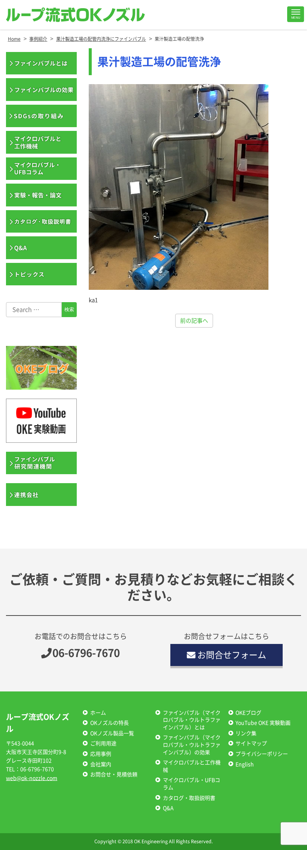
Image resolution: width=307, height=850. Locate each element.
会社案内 (100, 764)
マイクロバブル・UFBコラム (191, 783)
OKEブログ (248, 712)
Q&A (168, 808)
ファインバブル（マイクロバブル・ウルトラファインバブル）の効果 (192, 745)
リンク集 (245, 733)
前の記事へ (194, 320)
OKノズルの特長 (109, 722)
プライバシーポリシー (261, 754)
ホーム (98, 712)
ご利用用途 (103, 743)
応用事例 (100, 754)
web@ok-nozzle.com (31, 778)
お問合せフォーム (231, 655)
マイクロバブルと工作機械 (192, 766)
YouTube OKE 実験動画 (263, 722)
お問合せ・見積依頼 (113, 774)
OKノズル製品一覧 (112, 733)
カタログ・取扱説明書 (189, 798)
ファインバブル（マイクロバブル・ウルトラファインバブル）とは (192, 720)
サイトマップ (251, 743)
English (244, 764)
